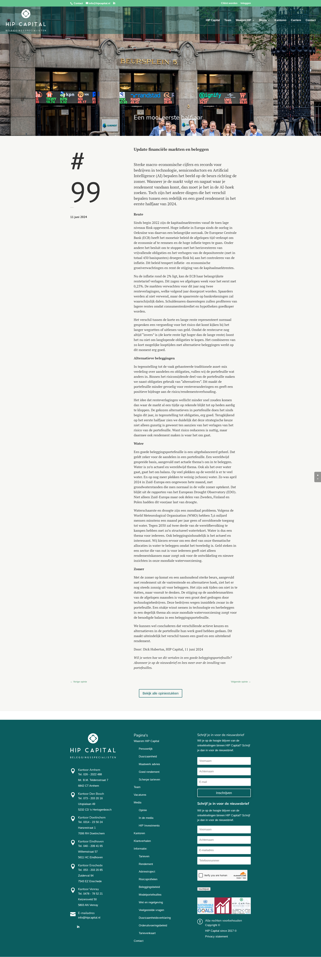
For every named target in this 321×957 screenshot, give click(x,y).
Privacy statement (216, 936)
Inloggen (246, 3)
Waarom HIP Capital (146, 741)
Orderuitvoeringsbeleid (153, 925)
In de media (146, 817)
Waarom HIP (243, 20)
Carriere (296, 20)
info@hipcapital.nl (89, 917)
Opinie (143, 810)
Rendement (146, 864)
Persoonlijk (146, 748)
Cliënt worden (229, 3)
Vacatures (140, 794)
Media (263, 20)
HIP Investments (149, 825)
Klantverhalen (142, 841)
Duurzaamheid (148, 756)
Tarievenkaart (147, 933)
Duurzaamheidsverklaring (155, 917)
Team (227, 20)
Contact (78, 3)
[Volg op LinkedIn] (78, 926)
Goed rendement (149, 771)
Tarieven (144, 856)
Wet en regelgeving (151, 902)
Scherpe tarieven (149, 779)
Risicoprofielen (148, 879)
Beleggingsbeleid (149, 887)
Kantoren (280, 20)
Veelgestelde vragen (151, 910)
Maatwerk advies (149, 764)
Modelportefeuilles (150, 894)
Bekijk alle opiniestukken (161, 693)
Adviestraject (147, 871)
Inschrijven (204, 889)
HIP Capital (213, 20)
